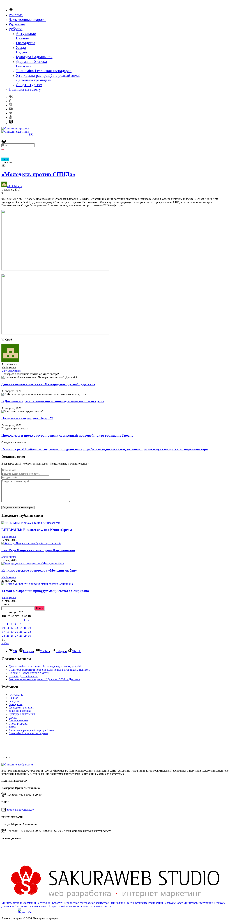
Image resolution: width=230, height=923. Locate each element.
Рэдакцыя (17, 24)
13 (16, 627)
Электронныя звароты (27, 19)
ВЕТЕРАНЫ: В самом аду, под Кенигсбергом (36, 530)
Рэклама (16, 15)
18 (7, 631)
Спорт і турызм (29, 84)
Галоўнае (23, 66)
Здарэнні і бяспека (31, 61)
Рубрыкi (15, 29)
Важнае (22, 38)
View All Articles (11, 370)
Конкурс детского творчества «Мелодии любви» (39, 570)
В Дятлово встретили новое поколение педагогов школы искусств (52, 401)
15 (25, 627)
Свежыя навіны (18, 720)
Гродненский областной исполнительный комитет (80, 906)
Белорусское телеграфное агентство (86, 902)
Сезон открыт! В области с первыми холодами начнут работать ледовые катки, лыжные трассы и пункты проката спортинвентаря (104, 449)
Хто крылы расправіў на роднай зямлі (48, 75)
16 (29, 627)
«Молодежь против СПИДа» (38, 174)
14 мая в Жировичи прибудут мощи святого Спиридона (45, 591)
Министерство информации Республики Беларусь (32, 902)
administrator (14, 186)
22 (25, 631)
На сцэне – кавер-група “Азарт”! (27, 418)
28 (20, 635)
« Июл (5, 643)
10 (3, 627)
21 (20, 631)
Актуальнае (26, 33)
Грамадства (25, 43)
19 (12, 631)
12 (12, 627)
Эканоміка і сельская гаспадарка (44, 70)
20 (16, 631)
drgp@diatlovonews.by (20, 809)
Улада (21, 47)
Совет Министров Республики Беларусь (200, 902)
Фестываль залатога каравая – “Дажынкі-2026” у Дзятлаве (44, 679)
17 (3, 631)
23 (29, 631)
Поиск (5, 604)
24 (3, 635)
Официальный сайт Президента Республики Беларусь (141, 902)
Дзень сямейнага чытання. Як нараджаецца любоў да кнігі (48, 384)
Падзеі (21, 52)
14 (20, 627)
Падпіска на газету (25, 89)
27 (16, 635)
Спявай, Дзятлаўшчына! (23, 676)
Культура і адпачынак (34, 56)
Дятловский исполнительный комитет (25, 906)
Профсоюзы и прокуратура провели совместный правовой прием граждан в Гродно (67, 435)
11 (7, 627)
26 (12, 635)
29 (25, 635)
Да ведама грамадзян (33, 80)
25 (7, 635)
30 (29, 635)
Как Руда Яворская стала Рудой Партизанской (38, 550)
